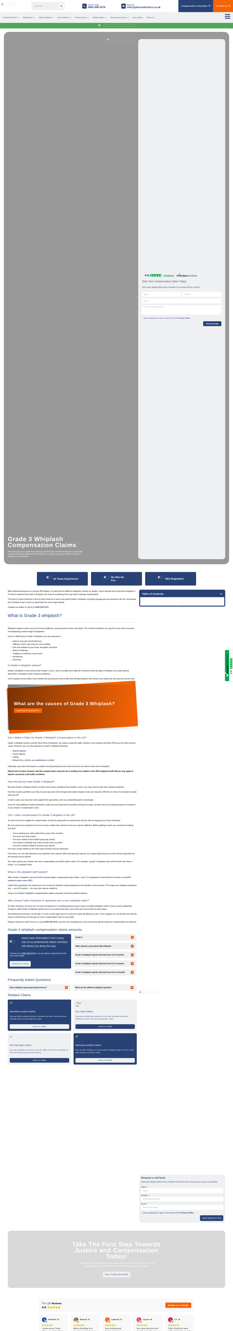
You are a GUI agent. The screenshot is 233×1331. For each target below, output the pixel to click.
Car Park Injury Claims (21, 1045)
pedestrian (41, 760)
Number (145, 1195)
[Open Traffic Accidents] (53, 17)
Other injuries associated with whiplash (93, 946)
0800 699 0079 (96, 7)
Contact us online (16, 607)
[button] (105, 937)
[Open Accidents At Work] (18, 17)
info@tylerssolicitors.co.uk (144, 7)
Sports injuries (19, 751)
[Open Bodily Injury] (34, 17)
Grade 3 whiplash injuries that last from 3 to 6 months (99, 955)
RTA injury (44, 591)
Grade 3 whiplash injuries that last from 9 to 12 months (100, 972)
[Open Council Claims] (70, 17)
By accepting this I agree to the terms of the (167, 318)
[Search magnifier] (61, 6)
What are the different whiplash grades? (93, 987)
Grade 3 (79, 937)
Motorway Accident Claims (88, 1045)
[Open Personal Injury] (88, 17)
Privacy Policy (184, 318)
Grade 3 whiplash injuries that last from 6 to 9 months (99, 964)
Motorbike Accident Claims (22, 1011)
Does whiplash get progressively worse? (28, 987)
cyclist (51, 760)
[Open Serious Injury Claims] (128, 17)
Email (144, 1204)
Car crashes (97, 743)
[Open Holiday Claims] (105, 17)
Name (144, 1187)
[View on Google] (44, 1319)
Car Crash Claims (84, 1011)
